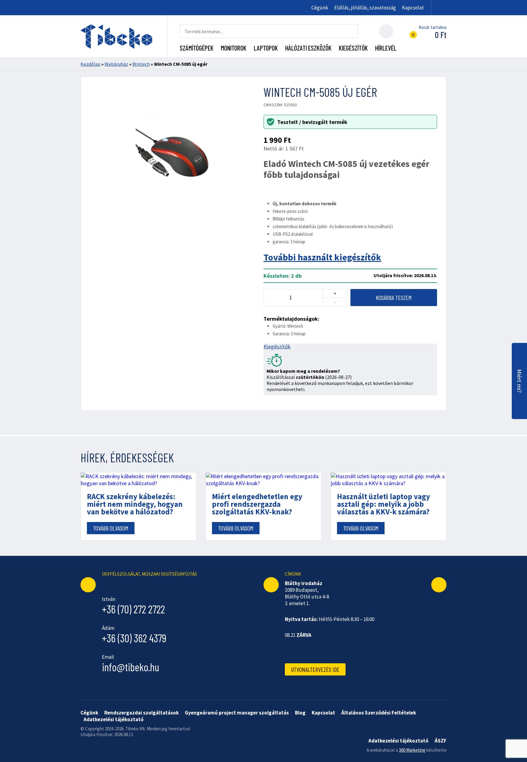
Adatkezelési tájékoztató (114, 719)
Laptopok (266, 48)
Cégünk (319, 7)
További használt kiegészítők (322, 257)
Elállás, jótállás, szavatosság (365, 7)
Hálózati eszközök (308, 48)
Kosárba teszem (394, 297)
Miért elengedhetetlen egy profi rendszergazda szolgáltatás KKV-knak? (257, 504)
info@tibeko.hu (130, 666)
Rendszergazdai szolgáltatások (141, 712)
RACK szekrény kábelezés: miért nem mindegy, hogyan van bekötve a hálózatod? (135, 504)
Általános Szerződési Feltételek (378, 712)
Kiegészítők (353, 48)
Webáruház (116, 64)
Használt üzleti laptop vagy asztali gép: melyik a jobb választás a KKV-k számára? (383, 504)
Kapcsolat (413, 7)
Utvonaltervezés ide (315, 669)
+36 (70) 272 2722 (133, 609)
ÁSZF (440, 740)
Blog (300, 712)
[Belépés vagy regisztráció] (386, 31)
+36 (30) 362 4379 (134, 637)
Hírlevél (385, 48)
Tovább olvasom (110, 528)
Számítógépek (196, 48)
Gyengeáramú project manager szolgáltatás (237, 712)
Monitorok (233, 48)
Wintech (141, 64)
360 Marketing (412, 750)
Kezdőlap (90, 64)
